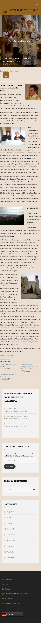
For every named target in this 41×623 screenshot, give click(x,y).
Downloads (8, 579)
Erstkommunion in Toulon (8, 375)
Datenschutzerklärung (12, 603)
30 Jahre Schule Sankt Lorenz (17, 416)
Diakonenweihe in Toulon (8, 364)
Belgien (9, 523)
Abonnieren (9, 466)
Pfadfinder (10, 552)
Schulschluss (11, 408)
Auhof (9, 517)
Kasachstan (11, 540)
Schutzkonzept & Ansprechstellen (16, 594)
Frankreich (14, 71)
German (10, 614)
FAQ (6, 584)
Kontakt (7, 589)
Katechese (10, 546)
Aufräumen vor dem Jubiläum (17, 424)
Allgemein (10, 512)
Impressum (8, 598)
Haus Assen (11, 535)
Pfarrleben (10, 558)
